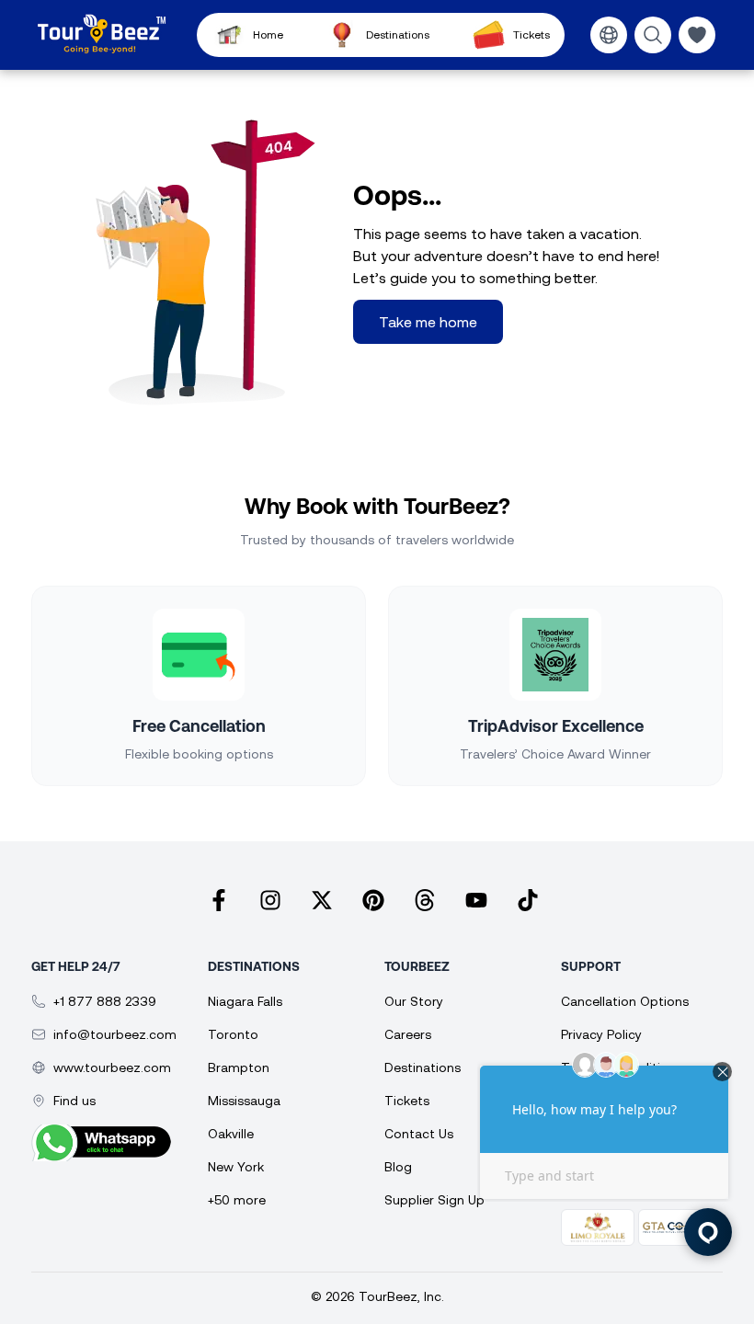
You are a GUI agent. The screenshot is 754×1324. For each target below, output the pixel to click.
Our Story (413, 1001)
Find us (74, 1100)
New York (236, 1166)
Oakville (231, 1133)
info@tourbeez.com (115, 1034)
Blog (398, 1166)
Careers (407, 1034)
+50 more (237, 1200)
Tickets (531, 35)
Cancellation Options (625, 1001)
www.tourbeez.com (112, 1067)
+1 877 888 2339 (104, 1001)
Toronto (233, 1034)
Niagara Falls (245, 1001)
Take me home (428, 322)
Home (268, 35)
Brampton (238, 1067)
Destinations (397, 35)
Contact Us (418, 1133)
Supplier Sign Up (434, 1200)
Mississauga (244, 1100)
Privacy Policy (601, 1034)
